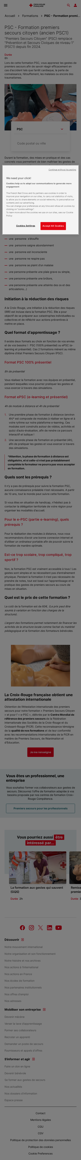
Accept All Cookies (53, 226)
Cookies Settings (25, 225)
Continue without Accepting (62, 170)
